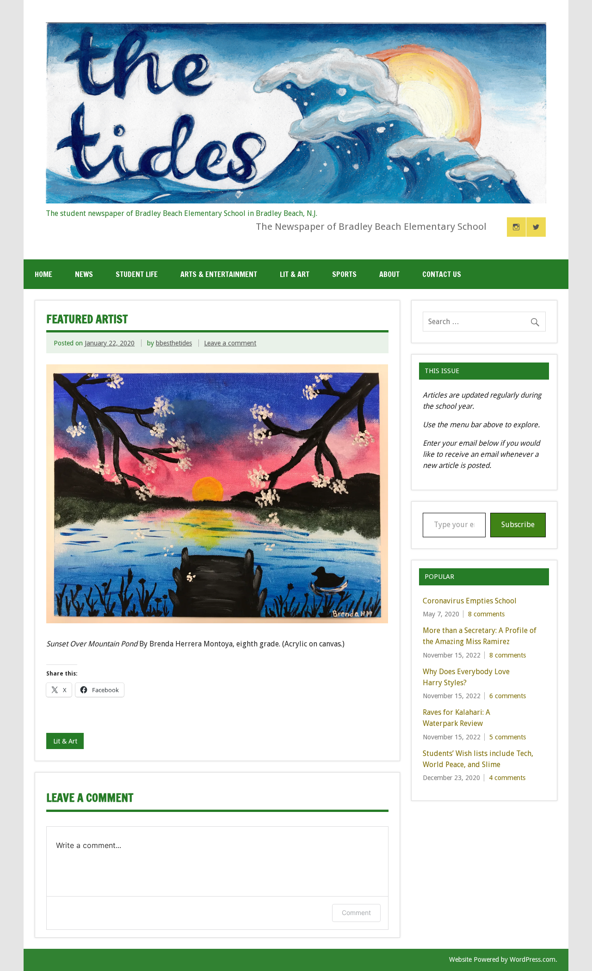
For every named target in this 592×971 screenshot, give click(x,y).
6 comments (507, 696)
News (84, 274)
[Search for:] (484, 321)
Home (43, 274)
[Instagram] (516, 227)
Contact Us (441, 274)
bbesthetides (174, 343)
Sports (344, 274)
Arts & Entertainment (218, 274)
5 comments (507, 737)
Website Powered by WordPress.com (502, 959)
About (389, 274)
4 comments (507, 777)
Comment (356, 912)
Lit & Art (294, 274)
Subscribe (518, 524)
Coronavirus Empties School (470, 600)
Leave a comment (230, 343)
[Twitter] (536, 227)
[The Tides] (296, 201)
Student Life (137, 274)
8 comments (486, 614)
